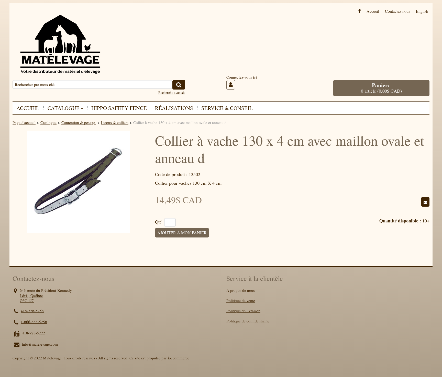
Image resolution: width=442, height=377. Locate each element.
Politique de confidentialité (247, 320)
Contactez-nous (397, 11)
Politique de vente (240, 300)
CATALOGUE (64, 107)
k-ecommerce (178, 357)
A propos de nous (240, 290)
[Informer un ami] (425, 201)
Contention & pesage (78, 122)
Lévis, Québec (31, 295)
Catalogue (48, 122)
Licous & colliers (114, 122)
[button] (381, 88)
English (422, 11)
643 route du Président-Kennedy (46, 290)
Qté (158, 221)
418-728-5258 (32, 310)
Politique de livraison (243, 310)
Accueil (373, 11)
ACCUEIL (27, 107)
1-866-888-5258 (34, 321)
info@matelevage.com (40, 344)
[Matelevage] (60, 40)
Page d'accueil (24, 122)
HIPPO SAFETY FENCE (119, 107)
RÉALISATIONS (174, 107)
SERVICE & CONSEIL (227, 107)
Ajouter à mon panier (182, 232)
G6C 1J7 (27, 300)
